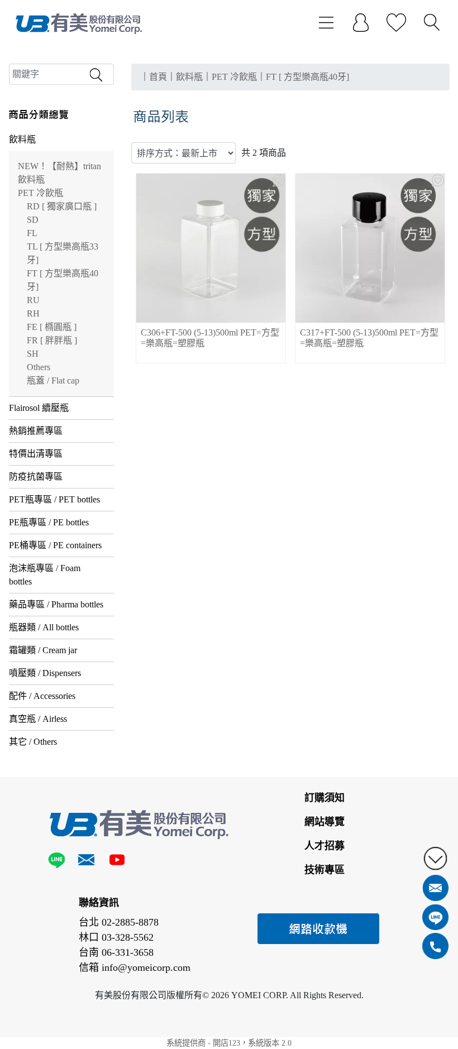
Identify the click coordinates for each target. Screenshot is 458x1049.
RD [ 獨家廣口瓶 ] (62, 206)
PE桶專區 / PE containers (55, 545)
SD (33, 219)
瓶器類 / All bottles (44, 627)
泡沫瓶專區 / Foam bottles (44, 574)
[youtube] (116, 862)
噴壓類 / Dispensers (45, 673)
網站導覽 (324, 821)
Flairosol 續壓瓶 (39, 408)
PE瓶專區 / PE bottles (49, 522)
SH (33, 353)
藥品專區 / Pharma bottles (56, 604)
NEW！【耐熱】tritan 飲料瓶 (59, 172)
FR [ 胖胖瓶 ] (52, 340)
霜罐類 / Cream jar (43, 650)
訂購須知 (324, 797)
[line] (58, 862)
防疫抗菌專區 (36, 476)
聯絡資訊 (99, 902)
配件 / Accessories (42, 696)
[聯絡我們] (86, 862)
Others (38, 367)
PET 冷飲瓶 (40, 193)
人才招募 (324, 845)
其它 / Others (33, 741)
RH (33, 313)
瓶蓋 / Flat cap (53, 380)
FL (32, 233)
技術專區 (324, 869)
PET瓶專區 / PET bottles (54, 499)
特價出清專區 (36, 453)
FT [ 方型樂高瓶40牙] (62, 280)
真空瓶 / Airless (38, 719)
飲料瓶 (22, 139)
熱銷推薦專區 (36, 430)
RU (33, 300)
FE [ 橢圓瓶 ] (52, 327)
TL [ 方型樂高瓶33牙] (62, 253)
